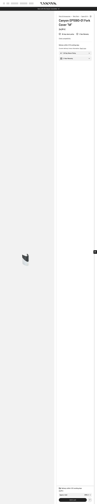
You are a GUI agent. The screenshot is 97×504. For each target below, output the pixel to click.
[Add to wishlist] (90, 500)
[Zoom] (27, 259)
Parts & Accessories (64, 16)
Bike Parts (76, 16)
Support (31, 3)
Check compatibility (65, 38)
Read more (83, 48)
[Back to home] (48, 3)
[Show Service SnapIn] (95, 252)
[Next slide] (90, 16)
